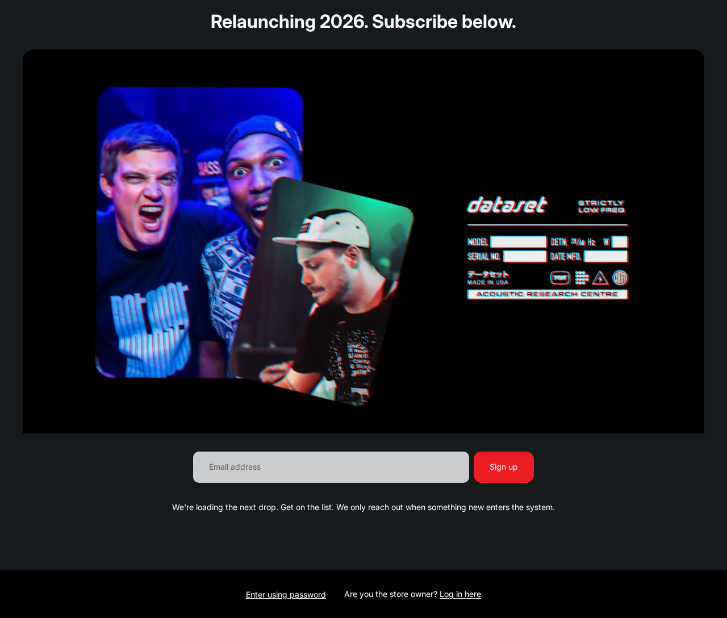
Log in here (460, 594)
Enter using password (286, 594)
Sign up (504, 466)
